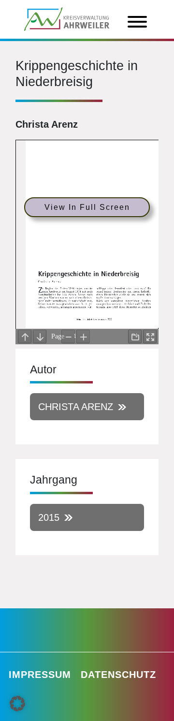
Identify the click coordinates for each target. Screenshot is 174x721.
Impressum (40, 674)
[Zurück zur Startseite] (66, 18)
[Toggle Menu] (137, 22)
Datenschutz (118, 674)
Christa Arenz (75, 406)
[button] (17, 703)
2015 (48, 517)
